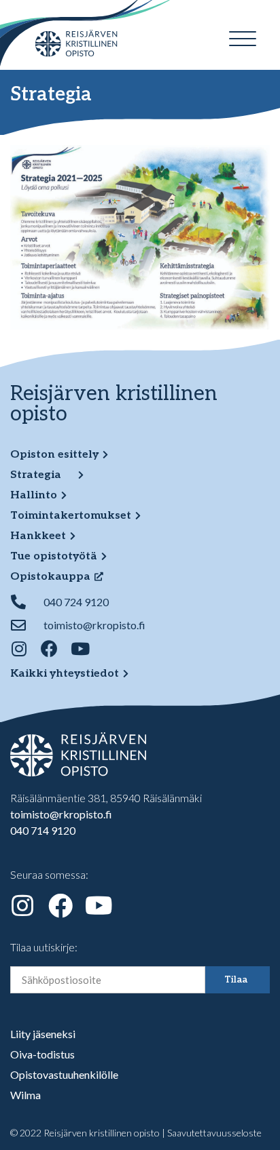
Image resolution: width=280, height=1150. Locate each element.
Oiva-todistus (42, 1054)
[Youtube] (79, 648)
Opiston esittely (54, 454)
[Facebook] (49, 648)
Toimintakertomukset (70, 515)
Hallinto (33, 495)
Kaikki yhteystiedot (64, 673)
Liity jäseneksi (42, 1033)
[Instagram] (18, 648)
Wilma (25, 1094)
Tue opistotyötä (53, 556)
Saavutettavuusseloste (214, 1132)
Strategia (35, 475)
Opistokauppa (50, 576)
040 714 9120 (42, 830)
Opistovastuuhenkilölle (64, 1074)
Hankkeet (38, 536)
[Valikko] (242, 39)
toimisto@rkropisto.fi (61, 814)
